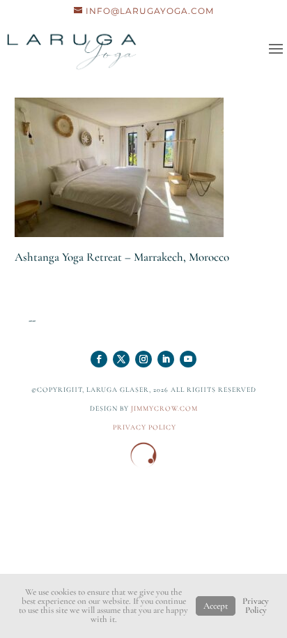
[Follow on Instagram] (143, 359)
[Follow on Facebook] (99, 359)
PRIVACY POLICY (144, 427)
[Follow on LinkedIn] (165, 359)
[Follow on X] (121, 359)
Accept (215, 606)
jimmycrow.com (164, 408)
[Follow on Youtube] (188, 359)
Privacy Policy (255, 605)
